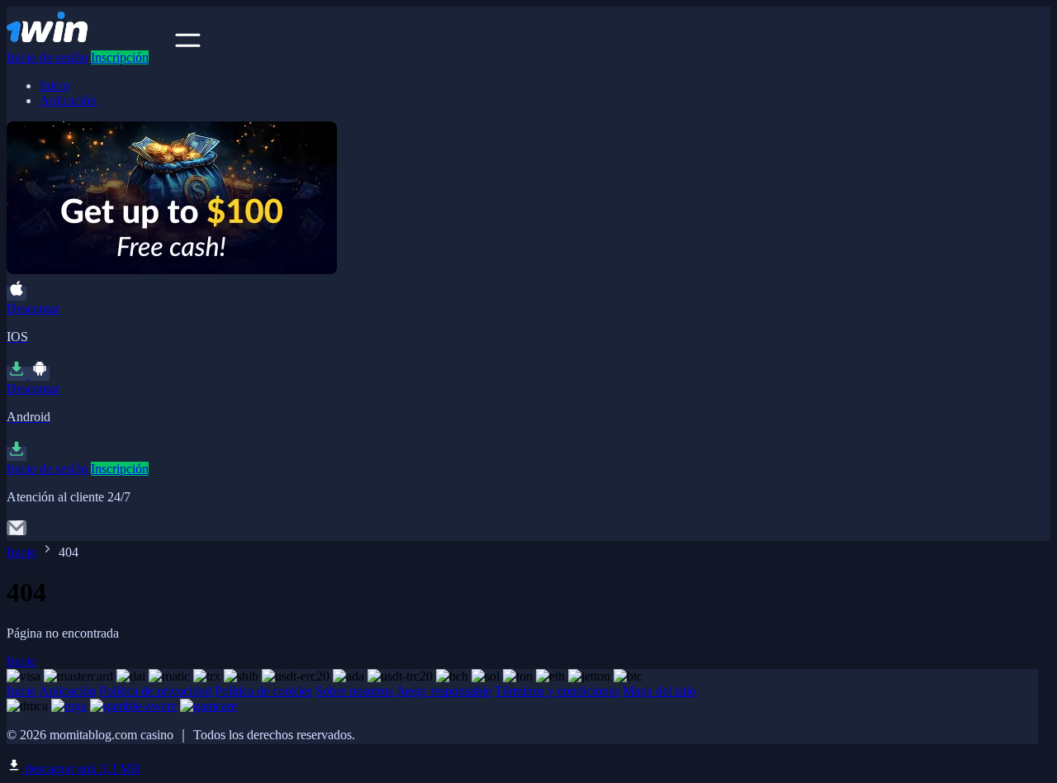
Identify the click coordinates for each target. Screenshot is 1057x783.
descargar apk (80, 769)
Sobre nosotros (354, 691)
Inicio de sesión (47, 57)
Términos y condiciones (557, 691)
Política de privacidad (155, 691)
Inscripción (120, 57)
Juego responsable (443, 691)
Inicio (54, 85)
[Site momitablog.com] (89, 43)
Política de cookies (263, 691)
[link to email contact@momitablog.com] (16, 533)
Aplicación (68, 100)
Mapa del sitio (659, 691)
